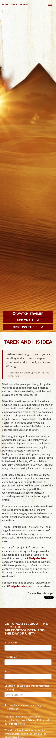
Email (7, 671)
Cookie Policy (17, 723)
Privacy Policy (36, 720)
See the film (28, 320)
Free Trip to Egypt (15, 4)
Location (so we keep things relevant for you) (26, 687)
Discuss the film (28, 327)
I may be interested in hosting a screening (25, 706)
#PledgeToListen (37, 558)
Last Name (10, 657)
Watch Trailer (29, 313)
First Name (10, 642)
